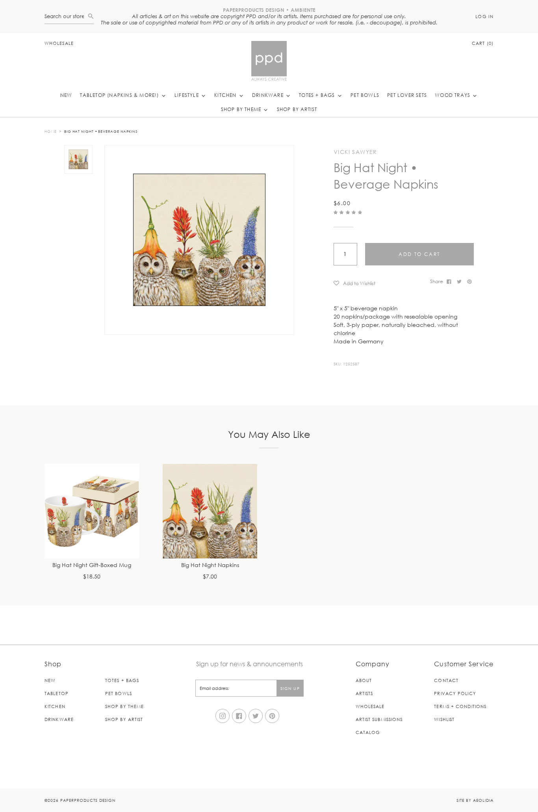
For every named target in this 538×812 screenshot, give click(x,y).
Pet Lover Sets (407, 94)
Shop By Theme (242, 109)
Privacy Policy (455, 693)
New (66, 94)
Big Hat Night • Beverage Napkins (100, 131)
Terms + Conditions (460, 706)
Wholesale (59, 43)
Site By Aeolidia (474, 800)
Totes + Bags (318, 94)
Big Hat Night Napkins (210, 565)
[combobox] (66, 16)
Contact (446, 680)
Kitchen (226, 94)
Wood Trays (453, 94)
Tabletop (57, 693)
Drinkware (268, 94)
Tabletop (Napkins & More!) (120, 94)
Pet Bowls (365, 94)
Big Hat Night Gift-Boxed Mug (91, 565)
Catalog (368, 732)
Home (51, 131)
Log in (484, 16)
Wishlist (444, 719)
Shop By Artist (297, 109)
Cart (482, 43)
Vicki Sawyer (355, 152)
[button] (349, 212)
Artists (364, 693)
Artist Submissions (379, 719)
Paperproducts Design (87, 800)
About (364, 680)
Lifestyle (187, 94)
